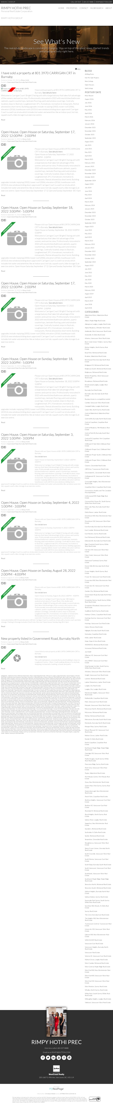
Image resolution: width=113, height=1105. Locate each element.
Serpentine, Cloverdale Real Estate (61, 719)
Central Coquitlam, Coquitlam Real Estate (50, 684)
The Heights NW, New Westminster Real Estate (29, 726)
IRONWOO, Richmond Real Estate (42, 703)
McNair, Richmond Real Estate (61, 709)
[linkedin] (53, 1058)
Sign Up (12, 2)
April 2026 (88, 113)
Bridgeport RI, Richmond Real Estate (14, 680)
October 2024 (89, 177)
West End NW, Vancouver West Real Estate (48, 730)
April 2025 (88, 156)
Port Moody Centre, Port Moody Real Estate (28, 714)
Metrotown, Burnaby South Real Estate (98, 719)
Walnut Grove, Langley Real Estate (45, 729)
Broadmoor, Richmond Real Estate (15, 681)
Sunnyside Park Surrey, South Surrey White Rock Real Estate (30, 724)
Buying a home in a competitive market (10, 683)
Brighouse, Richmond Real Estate (52, 680)
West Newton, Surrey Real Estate (10, 732)
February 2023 (90, 244)
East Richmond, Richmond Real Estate (27, 694)
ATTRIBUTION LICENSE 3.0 (68, 1093)
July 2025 (88, 145)
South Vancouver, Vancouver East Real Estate (36, 721)
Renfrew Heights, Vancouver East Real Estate (54, 716)
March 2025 (89, 159)
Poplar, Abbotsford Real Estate (9, 714)
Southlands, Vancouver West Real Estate (58, 721)
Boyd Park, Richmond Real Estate (37, 678)
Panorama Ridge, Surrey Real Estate (52, 713)
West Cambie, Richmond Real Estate (63, 729)
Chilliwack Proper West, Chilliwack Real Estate (55, 687)
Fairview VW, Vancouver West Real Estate (15, 696)
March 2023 (89, 241)
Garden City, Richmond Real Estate (25, 698)
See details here (49, 92)
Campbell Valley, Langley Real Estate (48, 683)
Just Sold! (70, 703)
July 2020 (88, 280)
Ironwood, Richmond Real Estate (59, 703)
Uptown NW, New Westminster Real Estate (21, 727)
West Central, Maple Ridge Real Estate (97, 967)
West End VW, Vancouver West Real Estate (70, 730)
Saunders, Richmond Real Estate (13, 719)
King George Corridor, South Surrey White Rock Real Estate (51, 704)
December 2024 (90, 170)
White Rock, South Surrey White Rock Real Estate (49, 732)
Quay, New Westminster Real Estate (49, 714)
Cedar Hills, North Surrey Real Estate (67, 683)
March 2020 (89, 287)
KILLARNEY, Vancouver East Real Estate (25, 704)
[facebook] (43, 1058)
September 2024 (90, 180)
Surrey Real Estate (73, 724)
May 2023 (88, 234)
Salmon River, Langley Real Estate (54, 717)
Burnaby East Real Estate (51, 681)
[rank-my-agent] (69, 1058)
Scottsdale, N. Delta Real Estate (29, 719)
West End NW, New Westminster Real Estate (25, 730)
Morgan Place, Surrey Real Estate (38, 710)
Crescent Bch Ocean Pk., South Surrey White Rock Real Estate (20, 691)
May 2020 (88, 283)
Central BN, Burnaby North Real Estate (29, 684)
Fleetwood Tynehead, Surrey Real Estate (57, 696)
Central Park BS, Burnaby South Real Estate (15, 686)
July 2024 (88, 188)
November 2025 (90, 131)
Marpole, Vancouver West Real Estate (97, 705)
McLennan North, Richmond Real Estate (26, 709)
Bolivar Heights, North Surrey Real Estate (17, 678)
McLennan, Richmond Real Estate (44, 709)
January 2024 (89, 209)
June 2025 (88, 149)
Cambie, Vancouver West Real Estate (30, 683)
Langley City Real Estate (67, 706)
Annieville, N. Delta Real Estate (35, 677)
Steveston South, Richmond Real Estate (44, 723)
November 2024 (90, 173)
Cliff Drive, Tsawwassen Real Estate (14, 688)
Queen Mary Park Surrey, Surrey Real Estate (69, 714)
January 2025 (89, 166)
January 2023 (89, 248)
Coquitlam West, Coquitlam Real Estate (24, 690)
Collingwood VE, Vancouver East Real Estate (53, 688)
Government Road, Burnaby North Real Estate (22, 82)
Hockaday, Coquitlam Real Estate (96, 634)
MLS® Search (96, 8)
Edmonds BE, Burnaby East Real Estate (46, 694)
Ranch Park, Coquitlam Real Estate (33, 716)
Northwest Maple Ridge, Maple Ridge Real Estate (58, 711)
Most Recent (89, 96)
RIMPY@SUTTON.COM (61, 1052)
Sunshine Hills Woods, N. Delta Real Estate (57, 724)
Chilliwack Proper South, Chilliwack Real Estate (31, 687)
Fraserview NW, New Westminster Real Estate (63, 697)
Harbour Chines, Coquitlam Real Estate (61, 700)
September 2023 (90, 223)
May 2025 (88, 152)
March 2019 (89, 301)
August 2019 (89, 294)
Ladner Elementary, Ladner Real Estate (50, 706)
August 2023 (89, 226)
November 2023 (90, 216)
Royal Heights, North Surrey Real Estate (35, 717)
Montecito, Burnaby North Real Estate (19, 710)
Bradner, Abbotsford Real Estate (54, 678)
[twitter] (48, 1058)
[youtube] (59, 1058)
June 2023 (88, 230)
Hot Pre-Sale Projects (92, 78)
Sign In (4, 2)
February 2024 (90, 205)
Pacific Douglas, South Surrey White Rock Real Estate (29, 713)
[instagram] (64, 1058)
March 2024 (89, 202)
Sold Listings (89, 88)
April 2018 (88, 308)
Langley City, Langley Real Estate (95, 689)
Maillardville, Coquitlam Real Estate (45, 707)
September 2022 (90, 262)
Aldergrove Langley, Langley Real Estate (56, 675)
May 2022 (88, 276)
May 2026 (88, 110)
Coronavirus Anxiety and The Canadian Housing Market (48, 690)
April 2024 (88, 198)
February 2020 (90, 290)
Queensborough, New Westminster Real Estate (13, 716)
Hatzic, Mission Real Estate (40, 701)
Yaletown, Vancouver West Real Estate (14, 733)
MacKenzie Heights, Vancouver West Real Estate (23, 707)
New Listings (89, 81)
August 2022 (89, 265)
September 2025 (90, 138)
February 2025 (90, 163)
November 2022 (90, 255)
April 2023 (88, 237)
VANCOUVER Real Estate (39, 727)
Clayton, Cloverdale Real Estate (95, 465)
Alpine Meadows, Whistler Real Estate (97, 328)
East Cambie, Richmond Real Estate (70, 693)
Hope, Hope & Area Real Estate (25, 703)
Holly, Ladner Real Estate (11, 703)
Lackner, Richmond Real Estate (32, 706)
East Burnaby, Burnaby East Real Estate (51, 693)
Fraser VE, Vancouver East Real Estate (41, 697)
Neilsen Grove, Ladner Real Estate (96, 735)
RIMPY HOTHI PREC (16, 8)
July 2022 (88, 269)
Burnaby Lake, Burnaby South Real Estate (68, 681)
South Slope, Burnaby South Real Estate (15, 721)
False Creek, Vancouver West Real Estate (36, 696)
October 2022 (89, 258)
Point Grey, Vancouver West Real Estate (71, 713)
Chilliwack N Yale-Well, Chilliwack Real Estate (63, 686)
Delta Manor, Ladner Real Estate (66, 691)
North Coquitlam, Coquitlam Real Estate (35, 711)
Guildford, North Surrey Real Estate (41, 700)
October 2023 (89, 219)
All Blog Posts (89, 74)
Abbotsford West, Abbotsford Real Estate (18, 675)
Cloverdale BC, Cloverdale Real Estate (32, 688)
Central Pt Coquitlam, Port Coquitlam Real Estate (39, 686)
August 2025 (89, 142)
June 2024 (88, 191)
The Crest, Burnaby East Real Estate (97, 915)
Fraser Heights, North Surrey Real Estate (21, 697)
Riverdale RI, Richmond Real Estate (16, 717)
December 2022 (90, 251)
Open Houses (89, 85)
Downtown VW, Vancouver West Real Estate (30, 693)
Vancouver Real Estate (10, 729)
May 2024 (88, 195)
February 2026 (90, 120)
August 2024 (89, 184)
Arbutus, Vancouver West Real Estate (52, 677)
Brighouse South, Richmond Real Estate (34, 680)
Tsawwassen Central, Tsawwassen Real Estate (53, 726)
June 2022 (88, 272)
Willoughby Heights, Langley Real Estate (98, 999)
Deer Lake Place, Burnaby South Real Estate (47, 691)
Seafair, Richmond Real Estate (45, 719)
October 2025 (89, 134)
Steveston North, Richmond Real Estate (23, 723)
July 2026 (88, 103)
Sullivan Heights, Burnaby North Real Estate (65, 723)
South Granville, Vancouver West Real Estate (51, 720)
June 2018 (88, 304)
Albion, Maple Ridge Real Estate (38, 675)
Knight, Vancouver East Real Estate (16, 706)
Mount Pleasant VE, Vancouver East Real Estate (58, 710)
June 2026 (88, 106)
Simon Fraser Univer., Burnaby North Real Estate (28, 720)
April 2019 (88, 297)
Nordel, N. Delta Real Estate (18, 711)
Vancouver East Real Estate (52, 727)
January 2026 (89, 124)
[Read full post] (17, 89)
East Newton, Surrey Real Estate (9, 694)
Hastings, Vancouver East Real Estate (24, 701)
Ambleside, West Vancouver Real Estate (17, 677)
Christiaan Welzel (50, 1093)
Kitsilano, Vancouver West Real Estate (97, 671)
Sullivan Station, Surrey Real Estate (96, 897)
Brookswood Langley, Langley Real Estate (34, 681)
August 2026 (89, 99)
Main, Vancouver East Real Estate (62, 707)
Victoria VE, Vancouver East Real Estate (26, 729)
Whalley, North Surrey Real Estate (27, 732)
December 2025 (90, 127)
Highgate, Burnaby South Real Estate (57, 701)
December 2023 (90, 212)
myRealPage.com (56, 1089)
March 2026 (89, 117)
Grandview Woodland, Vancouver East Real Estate (19, 700)
